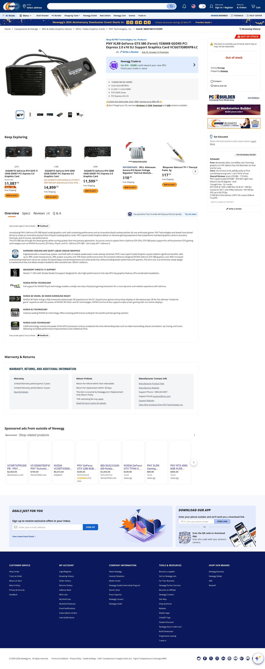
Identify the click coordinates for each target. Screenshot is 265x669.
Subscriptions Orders (68, 613)
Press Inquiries (115, 594)
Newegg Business (216, 571)
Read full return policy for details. (91, 403)
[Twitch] (241, 658)
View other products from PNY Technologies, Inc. (161, 404)
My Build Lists (65, 599)
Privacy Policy (75, 658)
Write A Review (235, 208)
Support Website (146, 400)
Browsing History (66, 576)
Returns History (65, 585)
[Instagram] (217, 658)
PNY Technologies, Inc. (120, 28)
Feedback (43, 226)
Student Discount (166, 622)
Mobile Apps (164, 613)
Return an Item (15, 580)
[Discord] (248, 658)
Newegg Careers (116, 599)
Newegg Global (215, 576)
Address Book (65, 590)
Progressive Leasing (167, 636)
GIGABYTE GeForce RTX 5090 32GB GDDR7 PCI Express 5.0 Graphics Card (59, 173)
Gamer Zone (114, 590)
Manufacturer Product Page (151, 383)
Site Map (163, 599)
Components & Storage (26, 28)
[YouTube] (235, 658)
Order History (65, 580)
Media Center (115, 580)
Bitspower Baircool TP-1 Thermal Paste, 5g (179, 168)
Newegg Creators (166, 594)
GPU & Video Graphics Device (57, 28)
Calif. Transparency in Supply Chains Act (115, 658)
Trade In (162, 640)
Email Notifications (67, 608)
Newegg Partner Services (170, 585)
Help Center (14, 571)
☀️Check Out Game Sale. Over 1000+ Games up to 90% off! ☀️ (134, 101)
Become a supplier (167, 571)
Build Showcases (166, 631)
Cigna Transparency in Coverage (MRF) (150, 658)
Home (8, 28)
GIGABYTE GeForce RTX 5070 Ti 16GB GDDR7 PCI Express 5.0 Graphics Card (21, 173)
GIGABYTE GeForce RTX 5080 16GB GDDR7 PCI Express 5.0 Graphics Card (98, 173)
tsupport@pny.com (162, 396)
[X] (211, 658)
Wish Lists (63, 594)
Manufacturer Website (149, 387)
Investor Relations (116, 576)
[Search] (171, 6)
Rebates (162, 608)
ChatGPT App (164, 617)
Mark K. (214, 202)
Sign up (90, 527)
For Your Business (166, 580)
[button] (32, 6)
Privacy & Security (17, 590)
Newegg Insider (115, 603)
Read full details (21, 392)
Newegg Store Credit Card (170, 626)
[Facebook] (205, 658)
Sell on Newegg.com (167, 576)
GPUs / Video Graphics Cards (90, 28)
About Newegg (115, 571)
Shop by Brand (165, 603)
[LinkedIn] (223, 658)
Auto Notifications (66, 617)
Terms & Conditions (59, 658)
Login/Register (65, 571)
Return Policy (14, 585)
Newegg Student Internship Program (124, 585)
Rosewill (212, 585)
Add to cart (11, 195)
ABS (210, 580)
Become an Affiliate (167, 590)
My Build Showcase (67, 603)
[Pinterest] (229, 658)
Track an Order (15, 576)
